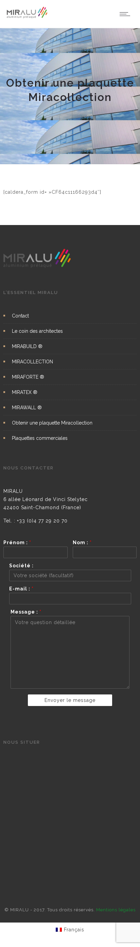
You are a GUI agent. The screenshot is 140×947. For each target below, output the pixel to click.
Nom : (82, 542)
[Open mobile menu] (126, 14)
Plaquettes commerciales (40, 438)
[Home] (27, 17)
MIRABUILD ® (27, 346)
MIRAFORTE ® (28, 377)
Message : (26, 612)
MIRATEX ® (24, 392)
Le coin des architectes (37, 331)
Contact (20, 315)
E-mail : (21, 588)
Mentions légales (116, 909)
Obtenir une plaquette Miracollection (52, 423)
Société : (21, 565)
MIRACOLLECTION (32, 361)
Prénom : (17, 542)
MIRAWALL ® (27, 407)
